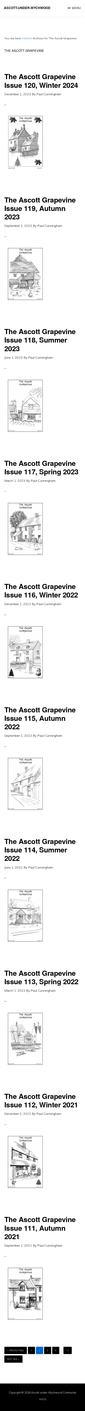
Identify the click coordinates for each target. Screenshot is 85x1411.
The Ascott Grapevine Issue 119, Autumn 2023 (40, 208)
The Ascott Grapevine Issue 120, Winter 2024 (41, 80)
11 (68, 1350)
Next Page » (13, 1358)
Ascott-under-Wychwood (27, 7)
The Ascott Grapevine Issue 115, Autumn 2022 (40, 717)
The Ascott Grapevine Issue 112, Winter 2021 (41, 1100)
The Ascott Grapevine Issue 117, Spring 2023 (41, 467)
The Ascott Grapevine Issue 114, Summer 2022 (40, 849)
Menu (76, 8)
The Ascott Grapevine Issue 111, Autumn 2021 (40, 1227)
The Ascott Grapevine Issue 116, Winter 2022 (41, 590)
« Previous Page (15, 1349)
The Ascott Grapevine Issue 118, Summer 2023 (40, 339)
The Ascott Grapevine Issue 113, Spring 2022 (41, 977)
